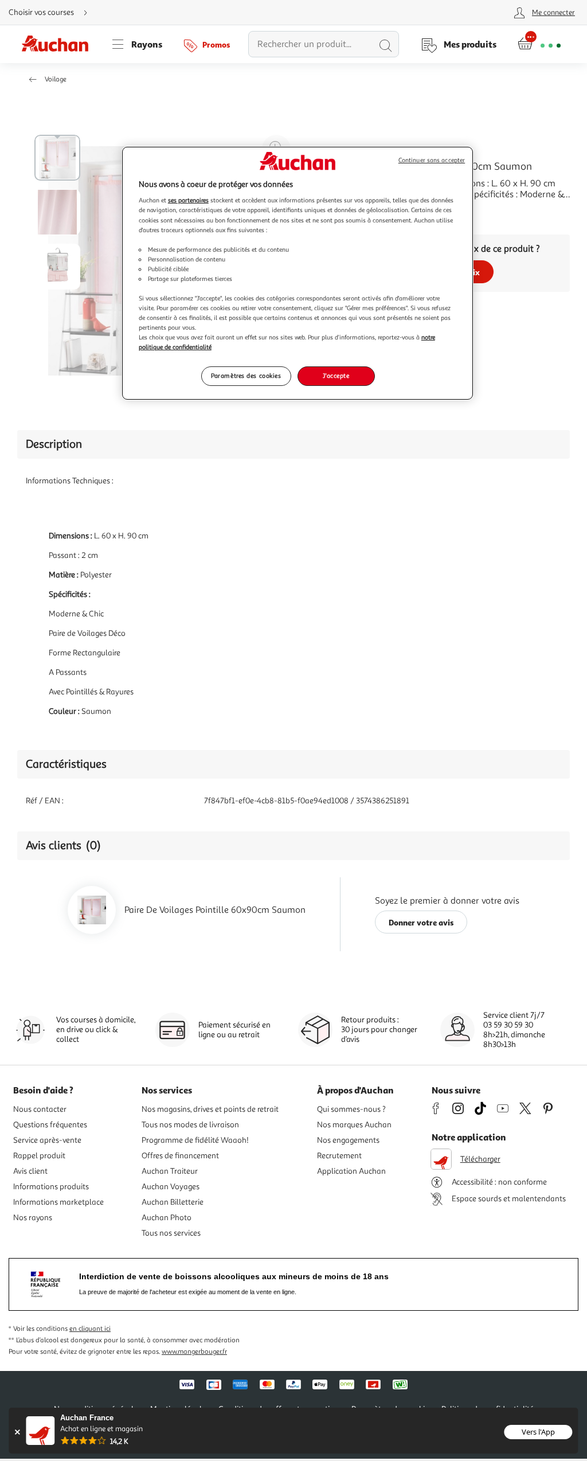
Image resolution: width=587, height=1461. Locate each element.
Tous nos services (171, 1233)
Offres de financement (180, 1156)
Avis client (30, 1171)
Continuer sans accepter (431, 160)
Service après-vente (47, 1140)
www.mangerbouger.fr (194, 1351)
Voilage (55, 79)
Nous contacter (39, 1109)
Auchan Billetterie (173, 1202)
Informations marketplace (58, 1202)
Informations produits (51, 1187)
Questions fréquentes (50, 1125)
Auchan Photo (166, 1217)
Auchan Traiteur (170, 1171)
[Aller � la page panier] (539, 44)
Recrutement (339, 1156)
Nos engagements (348, 1140)
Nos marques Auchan (354, 1125)
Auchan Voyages (170, 1187)
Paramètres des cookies (246, 376)
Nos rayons (32, 1217)
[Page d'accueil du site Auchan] (59, 44)
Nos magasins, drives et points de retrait (210, 1109)
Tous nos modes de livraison (190, 1125)
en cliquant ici (90, 1329)
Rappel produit (39, 1156)
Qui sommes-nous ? (351, 1109)
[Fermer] (17, 1432)
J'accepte (336, 376)
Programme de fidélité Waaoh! (195, 1140)
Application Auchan (351, 1171)
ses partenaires (188, 200)
